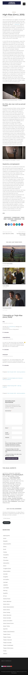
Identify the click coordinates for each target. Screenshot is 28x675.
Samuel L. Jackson (7, 498)
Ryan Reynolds (18, 496)
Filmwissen (5, 560)
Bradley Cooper (6, 478)
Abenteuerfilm (6, 535)
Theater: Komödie (7, 642)
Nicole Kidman (13, 495)
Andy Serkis (17, 473)
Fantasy (5, 552)
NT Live (5, 596)
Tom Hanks (5, 501)
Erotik (4, 549)
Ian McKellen (12, 486)
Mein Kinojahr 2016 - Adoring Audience (16, 393)
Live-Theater (6, 587)
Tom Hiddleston (12, 501)
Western (5, 653)
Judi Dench (5, 489)
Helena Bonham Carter (8, 485)
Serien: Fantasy (6, 612)
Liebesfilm (5, 585)
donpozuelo (5, 354)
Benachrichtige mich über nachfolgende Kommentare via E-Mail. (13, 450)
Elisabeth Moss (16, 217)
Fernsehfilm (6, 554)
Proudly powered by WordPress (8, 671)
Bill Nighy (17, 476)
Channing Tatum (6, 479)
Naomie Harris (14, 493)
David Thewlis (12, 482)
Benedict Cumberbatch (13, 474)
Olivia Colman (19, 495)
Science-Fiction (6, 598)
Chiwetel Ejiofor (13, 479)
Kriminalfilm (6, 579)
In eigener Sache (7, 568)
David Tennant (6, 482)
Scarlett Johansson (17, 498)
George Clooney (18, 483)
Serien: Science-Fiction (8, 623)
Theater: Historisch (7, 639)
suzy (4, 321)
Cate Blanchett (15, 478)
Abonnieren (6, 522)
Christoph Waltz (6, 480)
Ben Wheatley (7, 217)
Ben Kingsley (5, 476)
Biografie (5, 541)
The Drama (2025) (7, 308)
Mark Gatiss (5, 490)
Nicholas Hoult (6, 495)
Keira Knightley (11, 489)
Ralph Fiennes (11, 496)
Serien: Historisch (7, 615)
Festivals (5, 557)
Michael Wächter (6, 493)
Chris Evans (19, 479)
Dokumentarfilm (7, 543)
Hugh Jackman (16, 485)
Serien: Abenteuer (7, 601)
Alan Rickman (5, 473)
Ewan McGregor (11, 483)
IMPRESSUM (8, 660)
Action (4, 538)
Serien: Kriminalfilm (7, 620)
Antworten (6, 332)
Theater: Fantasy (7, 637)
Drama (14, 12)
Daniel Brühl (16, 480)
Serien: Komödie (7, 618)
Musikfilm (5, 593)
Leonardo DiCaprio (19, 489)
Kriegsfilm (5, 576)
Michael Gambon (21, 492)
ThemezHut (14, 673)
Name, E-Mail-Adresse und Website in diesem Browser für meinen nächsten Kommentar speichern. (13, 444)
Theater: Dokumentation (8, 631)
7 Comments (10, 16)
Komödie (5, 574)
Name (7, 428)
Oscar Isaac (5, 496)
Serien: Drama (6, 609)
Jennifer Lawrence (7, 488)
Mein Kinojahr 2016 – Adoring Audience (16, 372)
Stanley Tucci (6, 499)
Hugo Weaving (6, 486)
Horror (4, 565)
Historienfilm (6, 563)
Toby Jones (23, 499)
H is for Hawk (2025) (7, 263)
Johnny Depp (15, 488)
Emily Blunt (5, 483)
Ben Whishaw (11, 476)
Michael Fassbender (13, 492)
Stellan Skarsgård (15, 499)
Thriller (4, 650)
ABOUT (3, 660)
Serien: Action (6, 604)
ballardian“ (17, 24)
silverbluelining (11, 326)
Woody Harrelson (6, 502)
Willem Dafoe (21, 501)
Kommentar (8, 410)
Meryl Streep (5, 492)
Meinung (5, 590)
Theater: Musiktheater (8, 645)
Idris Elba (17, 486)
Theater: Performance (8, 648)
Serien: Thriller (6, 626)
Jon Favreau (22, 488)
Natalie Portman (20, 493)
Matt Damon (19, 490)
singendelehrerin (6, 337)
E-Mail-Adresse (7, 433)
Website (7, 437)
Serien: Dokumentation (8, 607)
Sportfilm (5, 628)
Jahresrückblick (6, 571)
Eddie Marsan (18, 482)
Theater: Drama (6, 634)
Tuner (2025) (6, 285)
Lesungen (5, 582)
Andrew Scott (11, 473)
